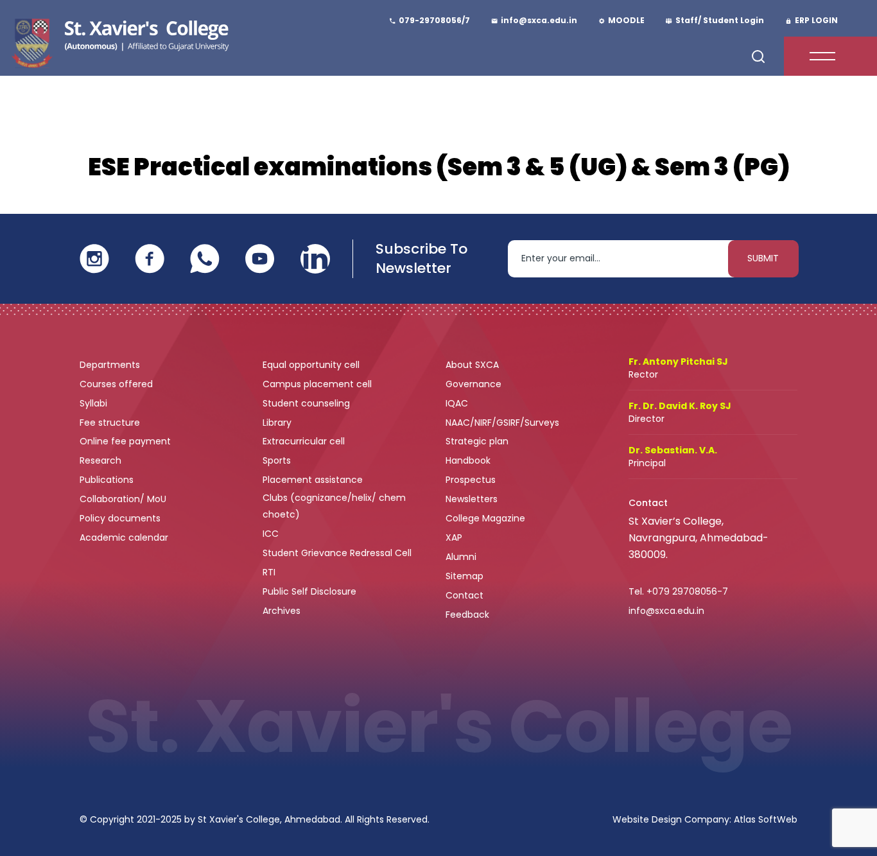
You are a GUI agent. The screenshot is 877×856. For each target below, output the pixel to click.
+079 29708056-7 (687, 591)
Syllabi (95, 403)
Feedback (469, 614)
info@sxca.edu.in (666, 610)
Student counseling (307, 403)
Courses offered (117, 384)
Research (100, 460)
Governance (475, 384)
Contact (464, 595)
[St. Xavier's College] (118, 41)
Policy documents (121, 518)
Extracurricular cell (305, 441)
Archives (281, 610)
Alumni (461, 556)
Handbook (468, 460)
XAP (454, 537)
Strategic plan (478, 441)
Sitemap (464, 576)
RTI (269, 572)
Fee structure (111, 422)
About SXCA (472, 364)
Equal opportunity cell (312, 364)
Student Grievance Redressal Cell (337, 552)
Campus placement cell (318, 384)
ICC (271, 533)
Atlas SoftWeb (765, 819)
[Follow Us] (94, 257)
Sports (277, 460)
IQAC (458, 403)
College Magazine (487, 518)
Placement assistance (314, 479)
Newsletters (472, 499)
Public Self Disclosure (309, 591)
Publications (108, 479)
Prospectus (471, 479)
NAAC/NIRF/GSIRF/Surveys (502, 422)
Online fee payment (126, 441)
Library (278, 422)
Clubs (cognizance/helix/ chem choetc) (334, 506)
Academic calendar (125, 537)
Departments (111, 364)
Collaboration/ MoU (124, 499)
